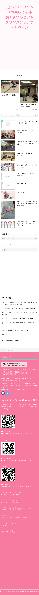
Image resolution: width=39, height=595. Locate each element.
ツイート (4, 335)
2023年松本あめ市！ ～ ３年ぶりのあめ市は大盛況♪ (19, 308)
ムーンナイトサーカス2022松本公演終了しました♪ (17, 318)
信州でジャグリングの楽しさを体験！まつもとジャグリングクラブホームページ (19, 17)
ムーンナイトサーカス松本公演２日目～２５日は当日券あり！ (19, 323)
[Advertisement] (19, 51)
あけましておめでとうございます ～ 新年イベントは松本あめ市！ (19, 313)
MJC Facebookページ (11, 340)
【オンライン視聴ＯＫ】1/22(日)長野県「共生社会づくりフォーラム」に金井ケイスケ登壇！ (19, 303)
